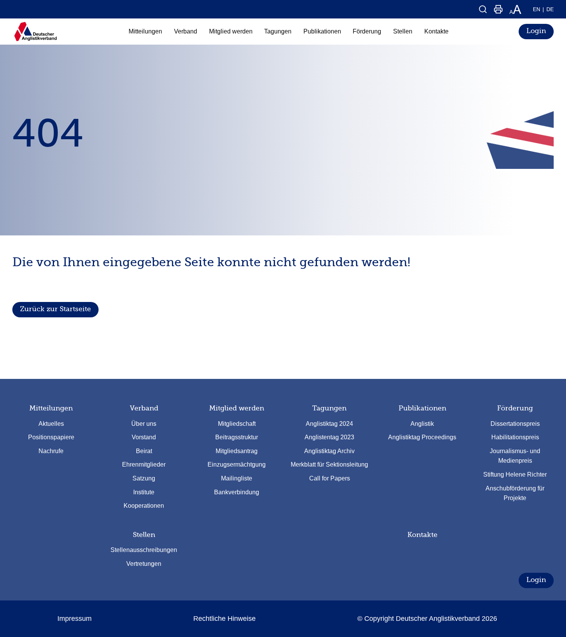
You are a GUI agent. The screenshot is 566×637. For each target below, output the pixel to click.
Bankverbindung (236, 492)
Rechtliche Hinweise (224, 618)
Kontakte (422, 535)
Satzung (143, 478)
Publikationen (422, 408)
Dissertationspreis (515, 423)
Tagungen (329, 408)
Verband (144, 408)
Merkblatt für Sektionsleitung (329, 464)
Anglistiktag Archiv (329, 451)
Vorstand (144, 437)
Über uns (143, 423)
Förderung (515, 408)
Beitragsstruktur (236, 437)
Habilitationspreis (515, 437)
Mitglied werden (236, 408)
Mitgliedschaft (237, 423)
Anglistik (422, 423)
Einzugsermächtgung (237, 464)
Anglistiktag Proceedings (422, 437)
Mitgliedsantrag (237, 451)
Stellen (144, 535)
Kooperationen (144, 505)
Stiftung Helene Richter (515, 474)
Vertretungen (143, 563)
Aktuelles (51, 423)
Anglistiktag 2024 (329, 423)
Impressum (74, 618)
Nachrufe (51, 451)
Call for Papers (329, 478)
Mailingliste (236, 478)
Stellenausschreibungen (144, 550)
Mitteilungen (51, 408)
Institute (143, 492)
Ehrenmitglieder (144, 464)
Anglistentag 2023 (329, 437)
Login (536, 31)
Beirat (144, 451)
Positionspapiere (51, 437)
